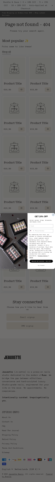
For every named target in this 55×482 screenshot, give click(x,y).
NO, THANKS (41, 265)
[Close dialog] (53, 215)
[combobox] (31, 230)
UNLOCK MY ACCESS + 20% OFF (41, 261)
